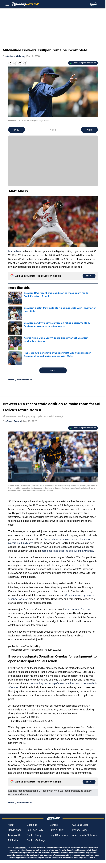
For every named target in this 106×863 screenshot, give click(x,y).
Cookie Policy (34, 835)
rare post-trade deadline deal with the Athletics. (68, 550)
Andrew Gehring (15, 56)
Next (89, 129)
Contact (54, 824)
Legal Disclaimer (59, 835)
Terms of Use (15, 835)
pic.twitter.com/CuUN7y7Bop (24, 646)
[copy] (25, 63)
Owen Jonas (13, 421)
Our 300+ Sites (80, 824)
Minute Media (20, 848)
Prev (16, 129)
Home (11, 379)
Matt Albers (14, 251)
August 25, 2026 (53, 649)
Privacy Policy (79, 829)
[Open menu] (7, 4)
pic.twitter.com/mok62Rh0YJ (24, 717)
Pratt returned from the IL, (79, 609)
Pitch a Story (56, 829)
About (11, 824)
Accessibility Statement (85, 835)
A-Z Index (13, 840)
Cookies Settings (36, 840)
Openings (32, 824)
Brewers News (24, 379)
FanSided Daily (35, 829)
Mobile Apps (14, 829)
